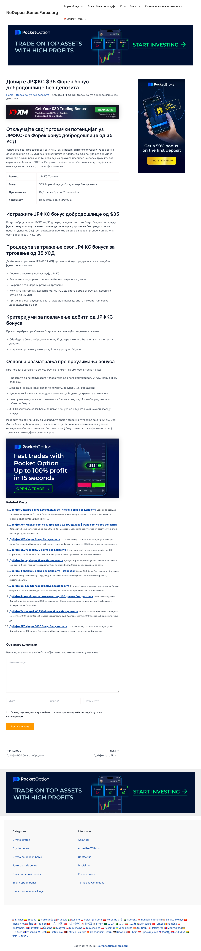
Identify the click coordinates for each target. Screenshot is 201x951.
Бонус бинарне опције (101, 6)
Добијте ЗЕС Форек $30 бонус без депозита (37, 549)
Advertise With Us (89, 848)
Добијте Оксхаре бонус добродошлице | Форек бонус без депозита (52, 509)
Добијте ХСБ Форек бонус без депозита (34, 539)
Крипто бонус (128, 6)
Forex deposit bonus (25, 865)
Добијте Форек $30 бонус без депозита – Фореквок (42, 570)
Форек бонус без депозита (32, 94)
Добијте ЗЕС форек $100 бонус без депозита (38, 626)
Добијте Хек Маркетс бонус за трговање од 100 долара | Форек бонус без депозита (63, 524)
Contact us (84, 856)
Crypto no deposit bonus (27, 856)
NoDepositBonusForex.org (32, 12)
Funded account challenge (28, 891)
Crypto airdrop (21, 839)
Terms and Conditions (91, 882)
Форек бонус (72, 6)
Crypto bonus (21, 848)
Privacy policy (86, 874)
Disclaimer (84, 865)
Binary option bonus (24, 882)
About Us (83, 839)
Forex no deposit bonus (27, 874)
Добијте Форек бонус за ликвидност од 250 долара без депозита (51, 596)
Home (9, 94)
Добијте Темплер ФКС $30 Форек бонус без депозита (43, 611)
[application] (81, 6)
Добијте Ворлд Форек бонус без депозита (36, 560)
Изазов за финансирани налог (163, 6)
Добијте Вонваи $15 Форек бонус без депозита (39, 585)
